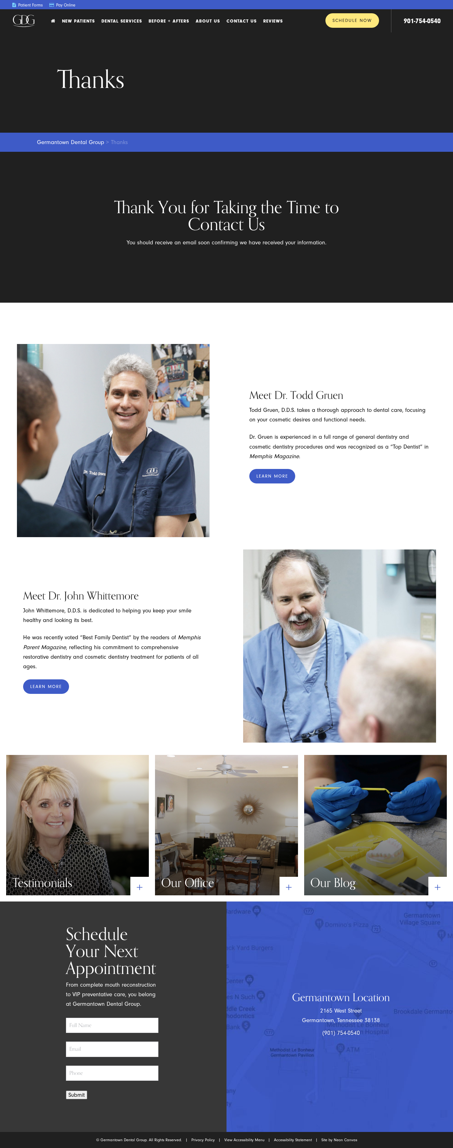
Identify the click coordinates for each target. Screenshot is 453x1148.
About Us (208, 21)
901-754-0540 (422, 21)
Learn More (272, 476)
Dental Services (121, 21)
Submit (76, 1095)
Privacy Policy (203, 1140)
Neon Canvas (345, 1140)
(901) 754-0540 (341, 1033)
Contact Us (241, 21)
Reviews (273, 21)
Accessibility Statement (293, 1140)
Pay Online (65, 5)
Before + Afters (169, 21)
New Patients (78, 21)
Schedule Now (352, 20)
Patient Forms (30, 5)
